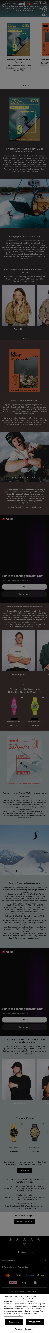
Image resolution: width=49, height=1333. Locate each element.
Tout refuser (14, 1322)
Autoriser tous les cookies (35, 1322)
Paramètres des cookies (24, 1329)
